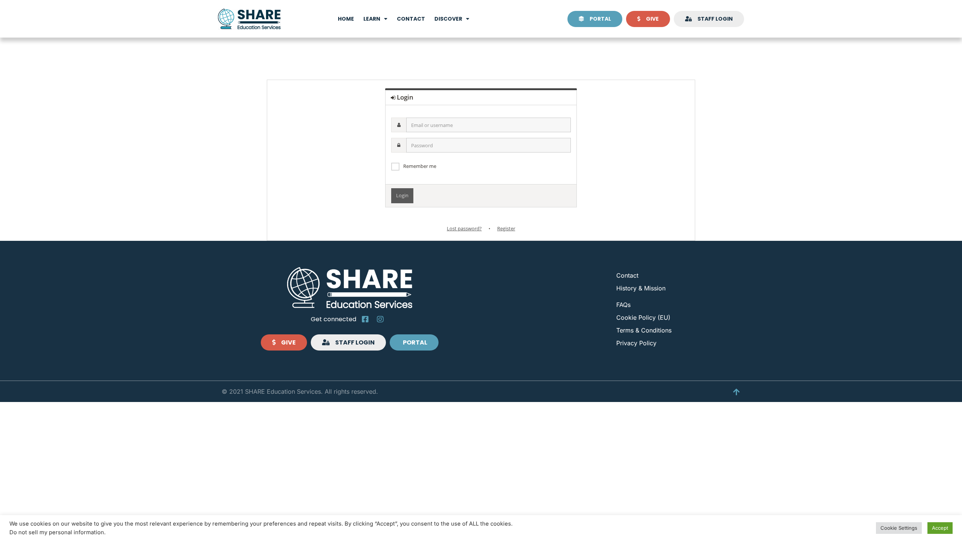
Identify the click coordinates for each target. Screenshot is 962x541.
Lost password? (464, 228)
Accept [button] (940, 528)
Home (346, 19)
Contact (411, 19)
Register (506, 228)
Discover (448, 19)
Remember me (419, 166)
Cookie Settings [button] (898, 528)
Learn (371, 19)
